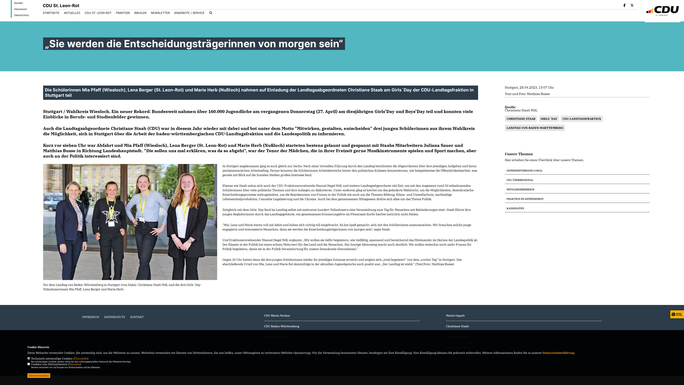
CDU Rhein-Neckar (277, 315)
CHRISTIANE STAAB (521, 119)
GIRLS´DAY (549, 119)
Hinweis (74, 364)
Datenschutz (21, 15)
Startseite (51, 12)
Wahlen (140, 12)
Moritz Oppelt (455, 315)
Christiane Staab (457, 326)
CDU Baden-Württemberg (281, 326)
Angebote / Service (189, 12)
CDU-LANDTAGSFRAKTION (582, 119)
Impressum (20, 9)
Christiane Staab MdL (521, 110)
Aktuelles (72, 12)
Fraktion (123, 12)
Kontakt (18, 2)
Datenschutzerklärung (558, 353)
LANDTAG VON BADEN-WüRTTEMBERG (535, 128)
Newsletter (160, 12)
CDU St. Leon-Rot (98, 12)
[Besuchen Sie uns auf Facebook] (625, 5)
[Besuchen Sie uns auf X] (632, 5)
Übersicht (80, 358)
